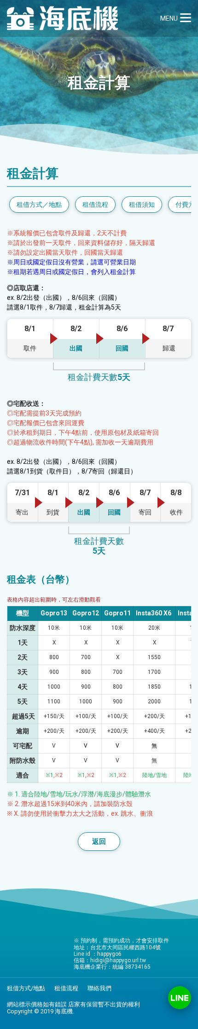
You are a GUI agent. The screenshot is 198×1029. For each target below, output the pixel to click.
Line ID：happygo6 (179, 997)
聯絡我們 (99, 988)
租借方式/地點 (26, 988)
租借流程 (66, 988)
